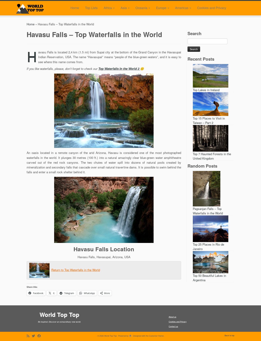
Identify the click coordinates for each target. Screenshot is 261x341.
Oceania (141, 7)
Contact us (173, 326)
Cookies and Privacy (211, 7)
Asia (124, 7)
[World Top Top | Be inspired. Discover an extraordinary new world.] (30, 8)
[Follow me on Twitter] (34, 336)
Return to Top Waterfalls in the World (75, 270)
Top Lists (91, 7)
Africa (108, 7)
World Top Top (110, 335)
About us (172, 316)
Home (74, 7)
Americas (182, 7)
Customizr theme (156, 335)
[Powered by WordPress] (130, 335)
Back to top (229, 335)
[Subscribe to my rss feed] (29, 336)
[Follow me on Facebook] (40, 336)
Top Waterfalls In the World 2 (119, 68)
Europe (161, 7)
